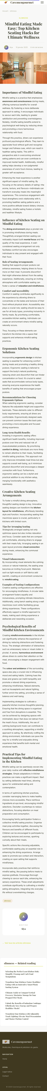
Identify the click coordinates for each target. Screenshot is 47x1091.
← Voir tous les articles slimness (16, 943)
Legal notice (7, 1072)
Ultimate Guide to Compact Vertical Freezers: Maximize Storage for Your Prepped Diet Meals (20, 995)
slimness (13, 11)
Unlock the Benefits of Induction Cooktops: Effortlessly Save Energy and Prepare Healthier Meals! (23, 1006)
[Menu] (42, 2)
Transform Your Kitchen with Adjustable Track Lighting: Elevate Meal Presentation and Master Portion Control (23, 1016)
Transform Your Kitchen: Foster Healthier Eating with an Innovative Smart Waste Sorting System (22, 984)
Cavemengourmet (22, 2)
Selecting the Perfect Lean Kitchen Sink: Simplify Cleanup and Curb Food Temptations (22, 974)
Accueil (5, 11)
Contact (5, 1076)
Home (4, 1059)
